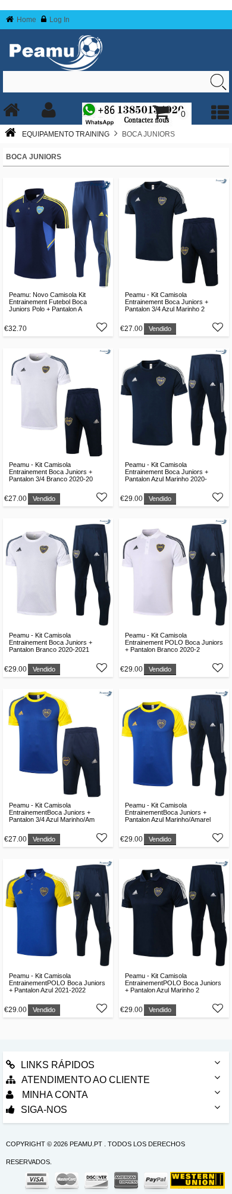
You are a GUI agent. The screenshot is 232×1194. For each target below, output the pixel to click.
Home (26, 20)
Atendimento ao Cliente (85, 1080)
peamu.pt (86, 1143)
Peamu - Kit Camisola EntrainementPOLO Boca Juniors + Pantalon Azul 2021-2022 (57, 983)
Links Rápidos (58, 1065)
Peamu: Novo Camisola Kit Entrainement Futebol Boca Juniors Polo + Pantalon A (48, 302)
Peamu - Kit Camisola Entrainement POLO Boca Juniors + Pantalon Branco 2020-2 (174, 642)
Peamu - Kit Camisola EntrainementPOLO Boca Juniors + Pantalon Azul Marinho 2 (173, 983)
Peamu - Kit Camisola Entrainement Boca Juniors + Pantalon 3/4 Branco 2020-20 (51, 471)
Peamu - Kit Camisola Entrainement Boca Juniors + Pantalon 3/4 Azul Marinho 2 (166, 302)
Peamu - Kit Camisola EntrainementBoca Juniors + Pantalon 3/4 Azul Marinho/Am (52, 812)
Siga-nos (44, 1110)
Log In (59, 20)
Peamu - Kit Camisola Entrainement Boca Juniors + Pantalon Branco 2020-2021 (50, 642)
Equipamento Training (65, 134)
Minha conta (54, 1095)
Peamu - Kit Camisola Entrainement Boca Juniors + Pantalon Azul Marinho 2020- (166, 471)
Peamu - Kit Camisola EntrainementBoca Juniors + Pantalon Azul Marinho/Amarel (168, 812)
